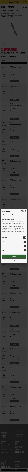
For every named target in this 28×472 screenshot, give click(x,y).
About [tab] (22, 214)
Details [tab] (14, 214)
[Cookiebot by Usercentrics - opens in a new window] (20, 211)
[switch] (24, 242)
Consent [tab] (5, 214)
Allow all (14, 256)
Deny (14, 260)
